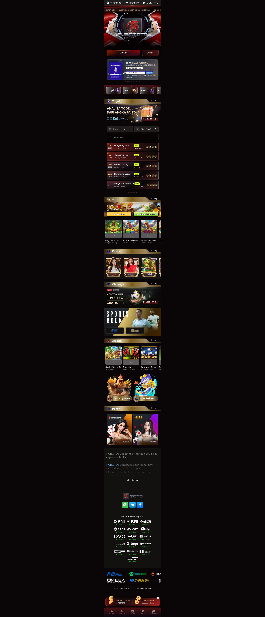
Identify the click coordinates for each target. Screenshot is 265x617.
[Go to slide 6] (133, 81)
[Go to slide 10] (139, 81)
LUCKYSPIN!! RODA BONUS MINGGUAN (124, 10)
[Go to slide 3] (127, 81)
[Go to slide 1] (124, 81)
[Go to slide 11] (140, 81)
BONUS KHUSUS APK (152, 10)
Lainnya (155, 100)
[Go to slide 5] (131, 81)
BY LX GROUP (148, 302)
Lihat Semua (132, 480)
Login (150, 52)
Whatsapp (115, 2)
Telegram (134, 2)
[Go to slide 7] (134, 81)
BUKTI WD (153, 2)
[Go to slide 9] (137, 81)
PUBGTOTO (114, 464)
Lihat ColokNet (148, 119)
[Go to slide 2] (125, 81)
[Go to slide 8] (136, 81)
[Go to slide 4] (129, 81)
